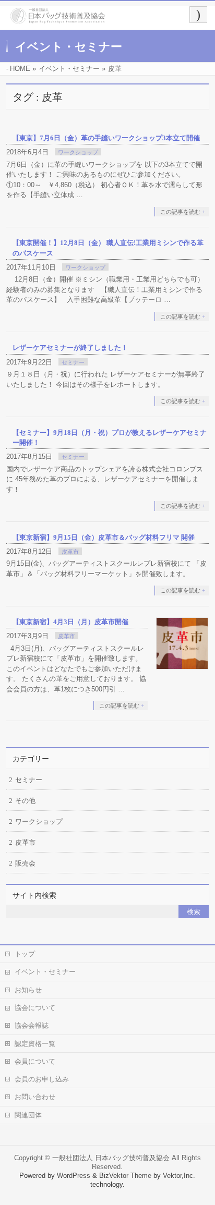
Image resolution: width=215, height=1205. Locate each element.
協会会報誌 (32, 1025)
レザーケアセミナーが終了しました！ (70, 347)
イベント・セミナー (45, 972)
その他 (25, 801)
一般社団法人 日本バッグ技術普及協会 (111, 1158)
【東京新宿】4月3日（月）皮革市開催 (70, 622)
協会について (35, 1008)
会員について (35, 1061)
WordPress (73, 1175)
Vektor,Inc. (179, 1175)
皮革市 (70, 552)
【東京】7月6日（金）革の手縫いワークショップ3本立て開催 (106, 138)
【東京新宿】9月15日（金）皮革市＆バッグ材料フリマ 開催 (104, 537)
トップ (25, 954)
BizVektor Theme (125, 1175)
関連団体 (28, 1115)
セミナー (73, 362)
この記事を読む (180, 212)
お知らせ (28, 990)
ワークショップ (78, 152)
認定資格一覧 (35, 1044)
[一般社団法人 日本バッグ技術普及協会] (58, 20)
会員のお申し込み (42, 1079)
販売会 (25, 863)
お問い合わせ (35, 1097)
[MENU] (198, 14)
